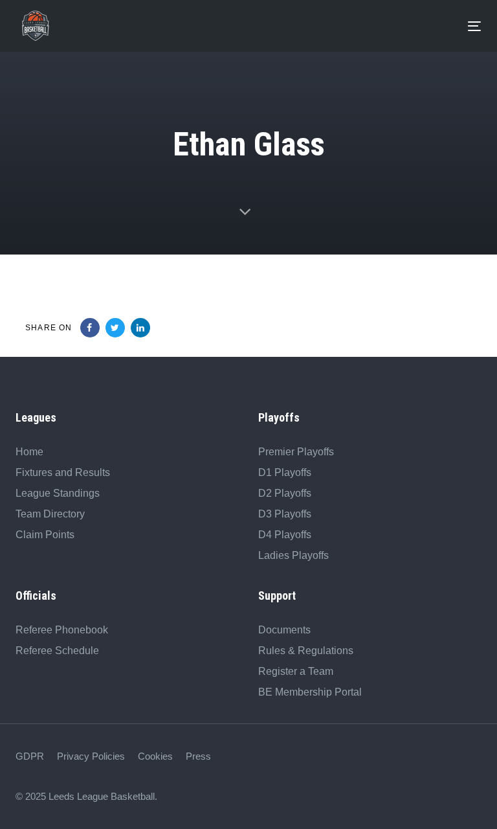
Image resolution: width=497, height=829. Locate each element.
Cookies (155, 756)
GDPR (30, 756)
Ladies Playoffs (293, 555)
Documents (284, 629)
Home (29, 451)
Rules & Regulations (305, 650)
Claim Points (45, 534)
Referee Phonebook (62, 629)
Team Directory (50, 513)
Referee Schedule (57, 650)
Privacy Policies (91, 756)
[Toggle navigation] (261, 26)
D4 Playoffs (284, 534)
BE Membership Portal (310, 692)
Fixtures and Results (63, 472)
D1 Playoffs (284, 472)
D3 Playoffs (284, 513)
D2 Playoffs (284, 493)
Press (198, 756)
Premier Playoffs (296, 451)
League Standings (58, 493)
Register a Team (295, 671)
